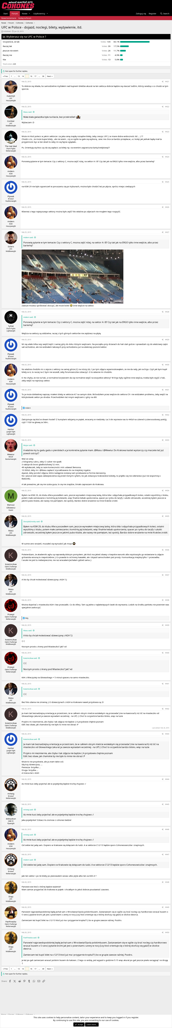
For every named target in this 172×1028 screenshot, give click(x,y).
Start (5, 13)
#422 (167, 106)
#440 (167, 653)
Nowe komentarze (8, 18)
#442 (167, 709)
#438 (167, 600)
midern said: (28, 237)
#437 (167, 575)
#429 (167, 339)
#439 (167, 625)
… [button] (14, 76)
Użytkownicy (39, 13)
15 (27, 76)
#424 (167, 157)
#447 (167, 854)
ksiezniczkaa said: (30, 658)
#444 (167, 779)
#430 (167, 365)
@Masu (98, 450)
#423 (167, 132)
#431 (167, 390)
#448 (167, 882)
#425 (167, 182)
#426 (167, 207)
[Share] (162, 81)
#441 (167, 684)
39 (43, 76)
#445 (167, 804)
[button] (29, 13)
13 (19, 76)
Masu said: (27, 112)
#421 (167, 81)
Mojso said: (27, 445)
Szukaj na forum (24, 18)
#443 (167, 734)
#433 (167, 440)
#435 (167, 516)
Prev (6, 76)
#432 (167, 415)
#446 (167, 829)
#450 (167, 932)
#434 (167, 490)
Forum (15, 13)
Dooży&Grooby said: (31, 521)
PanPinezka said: (30, 937)
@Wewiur (108, 450)
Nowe (24, 13)
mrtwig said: (28, 809)
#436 (167, 550)
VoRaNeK (7, 31)
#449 (167, 907)
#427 (167, 232)
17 (35, 76)
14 (23, 76)
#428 (167, 312)
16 (31, 76)
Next (49, 76)
